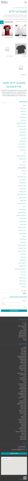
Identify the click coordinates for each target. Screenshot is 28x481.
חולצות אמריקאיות (22, 147)
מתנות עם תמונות (22, 185)
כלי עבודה (24, 170)
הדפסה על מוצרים (22, 144)
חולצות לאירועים (22, 233)
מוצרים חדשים (23, 260)
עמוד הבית (24, 323)
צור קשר (24, 338)
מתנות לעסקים (10, 95)
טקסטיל (24, 236)
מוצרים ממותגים (22, 159)
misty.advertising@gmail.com (18, 449)
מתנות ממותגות (22, 191)
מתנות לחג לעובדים (22, 245)
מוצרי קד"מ (23, 138)
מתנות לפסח (23, 108)
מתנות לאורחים (23, 221)
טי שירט (24, 162)
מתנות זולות (23, 275)
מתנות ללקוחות (22, 284)
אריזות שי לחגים (22, 141)
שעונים (24, 105)
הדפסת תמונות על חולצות (20, 269)
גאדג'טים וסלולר (22, 165)
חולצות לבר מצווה (22, 251)
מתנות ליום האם (22, 209)
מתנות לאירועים (22, 129)
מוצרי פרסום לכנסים (22, 176)
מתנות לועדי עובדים (22, 203)
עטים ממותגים (23, 200)
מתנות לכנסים (23, 239)
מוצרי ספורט (23, 272)
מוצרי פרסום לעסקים (21, 194)
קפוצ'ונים (24, 287)
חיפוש (24, 293)
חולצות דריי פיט (22, 179)
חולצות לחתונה (22, 281)
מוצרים (24, 173)
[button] (2, 22)
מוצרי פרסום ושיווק (22, 212)
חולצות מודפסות (22, 197)
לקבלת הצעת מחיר (14, 310)
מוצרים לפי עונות (22, 278)
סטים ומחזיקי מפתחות (21, 123)
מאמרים (24, 340)
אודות (25, 324)
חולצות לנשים (23, 132)
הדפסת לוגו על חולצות (21, 215)
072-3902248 (22, 446)
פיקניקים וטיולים (22, 182)
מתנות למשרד (23, 150)
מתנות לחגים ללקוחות (21, 156)
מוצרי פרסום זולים (22, 248)
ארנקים (24, 206)
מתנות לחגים (23, 111)
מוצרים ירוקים (23, 224)
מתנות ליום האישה (22, 227)
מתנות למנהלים (22, 135)
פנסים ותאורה (23, 188)
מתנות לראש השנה (22, 126)
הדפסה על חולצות (22, 263)
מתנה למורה (23, 257)
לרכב (25, 153)
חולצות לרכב (23, 120)
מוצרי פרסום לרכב (22, 230)
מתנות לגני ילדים (22, 168)
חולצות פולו (23, 114)
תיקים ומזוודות (23, 254)
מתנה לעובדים (23, 117)
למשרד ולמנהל (23, 218)
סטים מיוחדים (23, 242)
